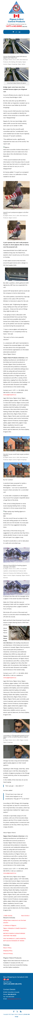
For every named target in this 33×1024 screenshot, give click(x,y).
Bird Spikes (19, 62)
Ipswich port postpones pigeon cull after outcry (15, 213)
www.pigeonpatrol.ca (9, 394)
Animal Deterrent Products (16, 570)
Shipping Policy (7, 950)
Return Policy (7, 948)
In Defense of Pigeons (9, 925)
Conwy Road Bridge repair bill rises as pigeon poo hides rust (15, 57)
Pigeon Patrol (8, 59)
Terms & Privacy (8, 953)
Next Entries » (25, 915)
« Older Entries (7, 915)
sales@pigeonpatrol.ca (14, 999)
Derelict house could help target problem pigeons (16, 455)
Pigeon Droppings (12, 64)
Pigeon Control (13, 217)
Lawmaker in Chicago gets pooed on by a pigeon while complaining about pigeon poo (16, 737)
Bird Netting (12, 62)
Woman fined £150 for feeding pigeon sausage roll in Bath (15, 566)
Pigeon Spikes (21, 64)
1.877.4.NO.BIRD (14, 26)
